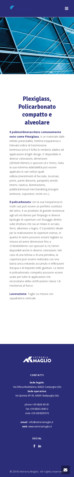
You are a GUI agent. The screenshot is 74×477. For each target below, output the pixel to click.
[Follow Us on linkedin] (39, 446)
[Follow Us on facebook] (34, 446)
